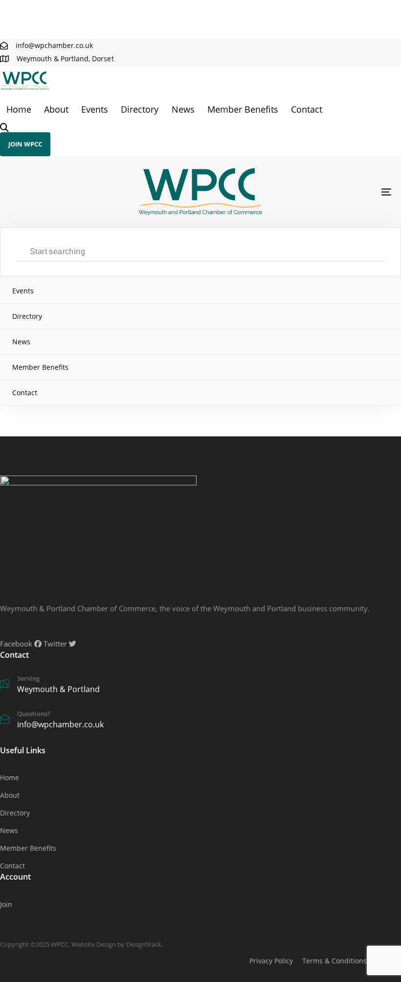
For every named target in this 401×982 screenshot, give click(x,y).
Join (6, 904)
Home (18, 109)
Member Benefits (242, 109)
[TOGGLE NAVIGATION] (327, 191)
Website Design (93, 944)
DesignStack (143, 944)
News (183, 109)
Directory (139, 109)
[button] (4, 127)
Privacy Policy (271, 960)
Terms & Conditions (334, 960)
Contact (306, 109)
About (56, 109)
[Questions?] (90, 721)
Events (94, 109)
